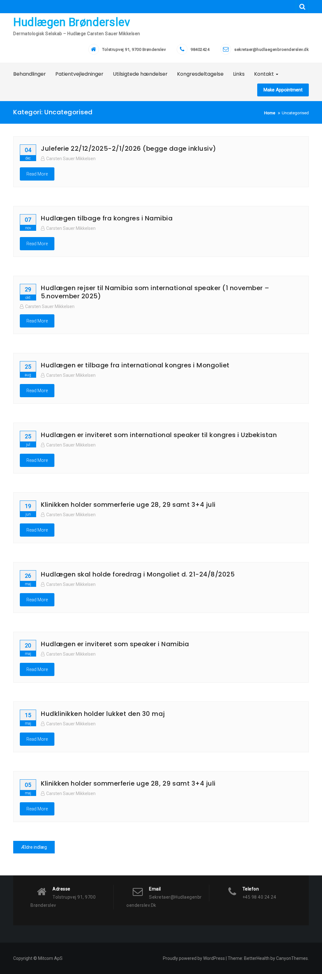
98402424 (200, 49)
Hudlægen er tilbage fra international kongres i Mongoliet (135, 365)
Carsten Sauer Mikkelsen (71, 158)
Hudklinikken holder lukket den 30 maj (103, 713)
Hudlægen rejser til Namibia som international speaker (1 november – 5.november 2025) (155, 292)
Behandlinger (29, 74)
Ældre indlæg (34, 847)
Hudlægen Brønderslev (71, 22)
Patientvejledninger (79, 74)
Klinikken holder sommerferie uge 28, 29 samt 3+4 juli (128, 504)
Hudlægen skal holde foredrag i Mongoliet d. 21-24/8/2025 (138, 574)
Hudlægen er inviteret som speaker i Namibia (115, 644)
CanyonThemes (292, 958)
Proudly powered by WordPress (194, 958)
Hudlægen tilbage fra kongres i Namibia (107, 218)
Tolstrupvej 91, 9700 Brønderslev (134, 49)
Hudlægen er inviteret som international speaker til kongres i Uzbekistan (159, 434)
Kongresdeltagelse (200, 74)
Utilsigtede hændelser (140, 74)
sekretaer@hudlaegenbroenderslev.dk (271, 49)
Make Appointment (283, 90)
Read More (37, 173)
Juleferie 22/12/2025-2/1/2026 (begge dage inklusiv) (128, 148)
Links (239, 74)
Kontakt (264, 74)
